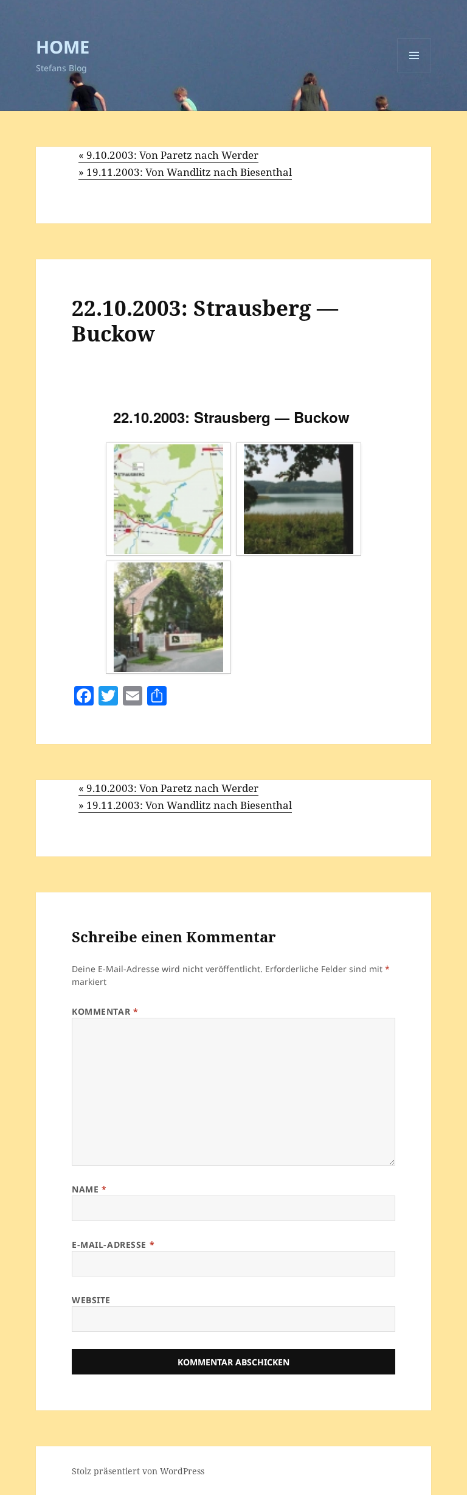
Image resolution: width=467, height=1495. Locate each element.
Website (91, 1300)
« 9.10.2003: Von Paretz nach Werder (168, 155)
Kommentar (105, 1011)
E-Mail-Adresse (113, 1244)
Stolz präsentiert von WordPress (138, 1471)
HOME (62, 46)
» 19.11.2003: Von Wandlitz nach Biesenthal (185, 172)
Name (89, 1189)
